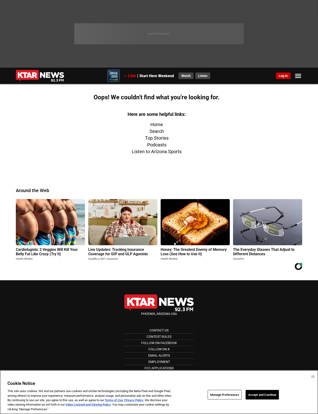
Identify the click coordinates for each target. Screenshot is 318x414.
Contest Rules (159, 336)
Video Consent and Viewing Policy (88, 405)
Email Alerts (159, 355)
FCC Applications (159, 368)
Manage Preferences (224, 394)
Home (156, 124)
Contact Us (159, 330)
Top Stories (157, 138)
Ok (313, 376)
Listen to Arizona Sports (157, 151)
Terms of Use (114, 400)
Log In (283, 76)
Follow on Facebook (159, 343)
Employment (159, 362)
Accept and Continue (262, 394)
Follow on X (159, 349)
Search (156, 131)
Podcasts (156, 145)
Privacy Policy (133, 400)
